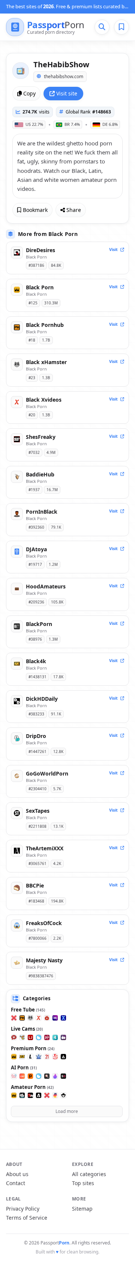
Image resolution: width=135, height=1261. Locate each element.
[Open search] (102, 27)
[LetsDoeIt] (30, 1057)
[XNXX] (63, 1018)
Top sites (83, 1183)
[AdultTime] (63, 1057)
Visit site (66, 93)
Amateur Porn (32, 1087)
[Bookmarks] (121, 27)
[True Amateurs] (22, 1095)
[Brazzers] (22, 1057)
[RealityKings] (39, 1057)
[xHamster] (30, 1018)
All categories (89, 1174)
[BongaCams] (47, 1037)
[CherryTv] (63, 1037)
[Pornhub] (22, 1018)
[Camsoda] (39, 1037)
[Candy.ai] (47, 1076)
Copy (29, 93)
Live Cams (27, 1028)
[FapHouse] (14, 1057)
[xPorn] (14, 1018)
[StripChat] (14, 1037)
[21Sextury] (47, 1057)
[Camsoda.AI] (39, 1076)
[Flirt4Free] (55, 1037)
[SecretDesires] (63, 1076)
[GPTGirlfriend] (55, 1076)
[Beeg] (55, 1018)
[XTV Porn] (47, 1018)
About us (17, 1174)
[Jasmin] (22, 1076)
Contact (15, 1183)
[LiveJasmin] (30, 1037)
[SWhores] (30, 1095)
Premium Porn (32, 1048)
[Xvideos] (39, 1018)
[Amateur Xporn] (47, 1095)
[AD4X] (39, 1095)
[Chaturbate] (22, 1037)
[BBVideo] (55, 1095)
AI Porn (24, 1067)
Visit (114, 249)
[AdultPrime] (55, 1057)
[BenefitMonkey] (63, 1095)
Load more (67, 1111)
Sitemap (82, 1208)
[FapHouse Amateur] (14, 1095)
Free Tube (28, 1009)
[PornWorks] (30, 1076)
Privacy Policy (22, 1208)
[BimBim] (14, 1076)
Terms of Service (26, 1217)
